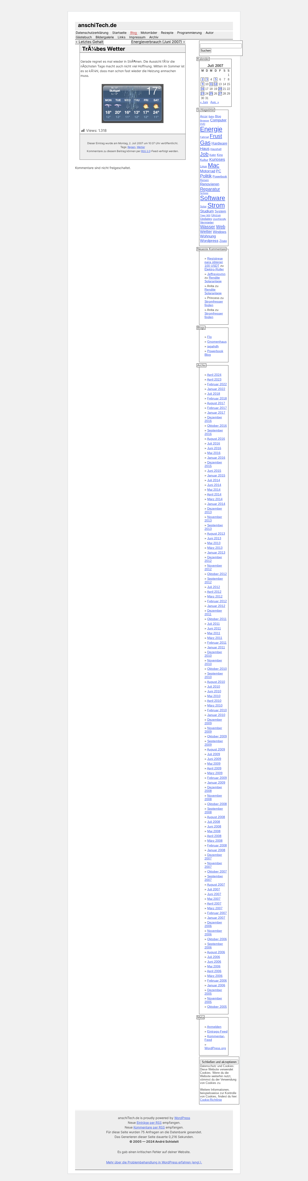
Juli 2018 (213, 393)
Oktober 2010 (217, 668)
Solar (203, 206)
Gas (205, 142)
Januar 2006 (216, 985)
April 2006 (214, 971)
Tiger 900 (205, 215)
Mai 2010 (214, 696)
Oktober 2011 (217, 619)
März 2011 (214, 638)
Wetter (141, 147)
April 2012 (214, 591)
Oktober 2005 (217, 1006)
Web (220, 226)
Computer (218, 120)
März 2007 (215, 908)
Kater (212, 155)
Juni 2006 (214, 961)
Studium (207, 211)
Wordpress (209, 241)
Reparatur (210, 189)
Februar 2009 (217, 778)
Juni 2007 (214, 894)
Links (121, 37)
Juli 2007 (213, 889)
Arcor (204, 116)
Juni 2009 (214, 759)
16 (202, 89)
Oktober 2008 (217, 804)
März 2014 (215, 499)
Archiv (154, 37)
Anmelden (214, 1026)
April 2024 (214, 374)
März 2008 (215, 840)
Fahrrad (204, 137)
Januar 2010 (216, 715)
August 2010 (216, 682)
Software (212, 197)
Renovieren (209, 184)
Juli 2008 (213, 821)
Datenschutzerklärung (92, 32)
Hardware (219, 143)
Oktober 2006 (217, 939)
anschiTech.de (97, 25)
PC (218, 171)
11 (211, 84)
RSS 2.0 (145, 151)
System (220, 211)
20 (220, 89)
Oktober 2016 (217, 425)
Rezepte (167, 32)
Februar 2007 (217, 913)
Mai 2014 (214, 489)
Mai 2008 (214, 831)
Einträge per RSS (149, 1122)
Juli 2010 (213, 686)
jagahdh (213, 346)
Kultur (204, 160)
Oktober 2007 (217, 871)
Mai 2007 (214, 899)
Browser (204, 120)
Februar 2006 (217, 980)
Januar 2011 (216, 647)
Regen (132, 147)
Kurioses (217, 159)
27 (220, 93)
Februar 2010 (217, 710)
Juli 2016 (213, 443)
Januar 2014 (216, 504)
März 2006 (215, 976)
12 (215, 84)
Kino (220, 155)
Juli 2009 (213, 754)
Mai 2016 (214, 453)
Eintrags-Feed (217, 1031)
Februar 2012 (217, 601)
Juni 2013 (214, 538)
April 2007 (214, 903)
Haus (204, 148)
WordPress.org (215, 1048)
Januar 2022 (216, 389)
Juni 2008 (214, 826)
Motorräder (149, 32)
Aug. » (214, 102)
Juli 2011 (213, 623)
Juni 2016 (214, 448)
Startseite (119, 32)
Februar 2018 (217, 398)
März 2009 (215, 773)
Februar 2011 (217, 642)
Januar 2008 (216, 850)
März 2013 (215, 547)
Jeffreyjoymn (216, 274)
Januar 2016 (216, 457)
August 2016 (216, 438)
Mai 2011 (213, 633)
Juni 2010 (214, 691)
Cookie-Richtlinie (211, 1099)
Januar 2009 (216, 782)
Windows (219, 232)
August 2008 (216, 817)
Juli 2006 (213, 957)
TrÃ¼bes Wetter (103, 49)
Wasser (207, 226)
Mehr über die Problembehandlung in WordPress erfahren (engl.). (154, 1162)
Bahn (211, 116)
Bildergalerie (105, 37)
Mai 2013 (214, 543)
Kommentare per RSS (149, 1127)
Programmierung (189, 32)
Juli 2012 (213, 587)
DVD (202, 124)
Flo (209, 337)
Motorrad (207, 171)
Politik (206, 175)
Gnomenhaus (217, 341)
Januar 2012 (216, 606)
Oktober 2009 (217, 736)
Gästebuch (84, 37)
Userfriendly (219, 219)
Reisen (204, 180)
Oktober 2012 (217, 574)
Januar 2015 (216, 475)
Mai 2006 (214, 966)
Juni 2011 (214, 628)
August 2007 (216, 884)
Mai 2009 (214, 763)
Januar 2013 (216, 552)
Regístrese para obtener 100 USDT (214, 262)
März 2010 (215, 705)
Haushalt (215, 149)
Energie (211, 129)
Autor (210, 32)
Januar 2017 (216, 412)
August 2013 (216, 533)
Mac (213, 165)
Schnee (204, 193)
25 (211, 93)
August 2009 (216, 749)
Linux (203, 166)
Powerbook (220, 176)
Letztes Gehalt (91, 41)
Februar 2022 (217, 384)
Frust (216, 136)
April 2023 (214, 379)
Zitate (223, 241)
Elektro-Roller (214, 269)
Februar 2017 (217, 408)
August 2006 (216, 952)
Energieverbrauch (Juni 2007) (156, 41)
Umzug (216, 215)
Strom (216, 205)
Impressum (137, 37)
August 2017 (216, 403)
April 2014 (214, 494)
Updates (206, 219)
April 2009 (214, 768)
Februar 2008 (217, 845)
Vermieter (207, 222)
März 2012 (215, 596)
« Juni (204, 102)
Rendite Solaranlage (213, 279)
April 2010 (214, 700)
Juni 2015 (214, 470)
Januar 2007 (216, 917)
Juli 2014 (213, 480)
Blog (133, 32)
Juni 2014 (214, 485)
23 (202, 93)
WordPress (182, 1118)
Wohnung (208, 236)
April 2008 (214, 836)
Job (204, 154)
